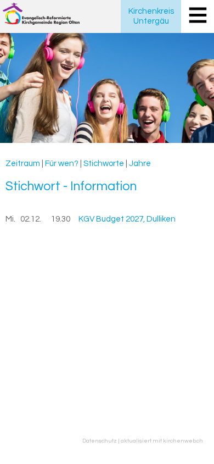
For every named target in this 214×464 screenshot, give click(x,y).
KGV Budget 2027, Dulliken (127, 219)
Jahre (140, 163)
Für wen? (61, 163)
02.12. (31, 219)
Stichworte (103, 163)
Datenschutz (99, 441)
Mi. (10, 219)
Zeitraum (22, 163)
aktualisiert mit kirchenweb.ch (162, 441)
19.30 (60, 219)
